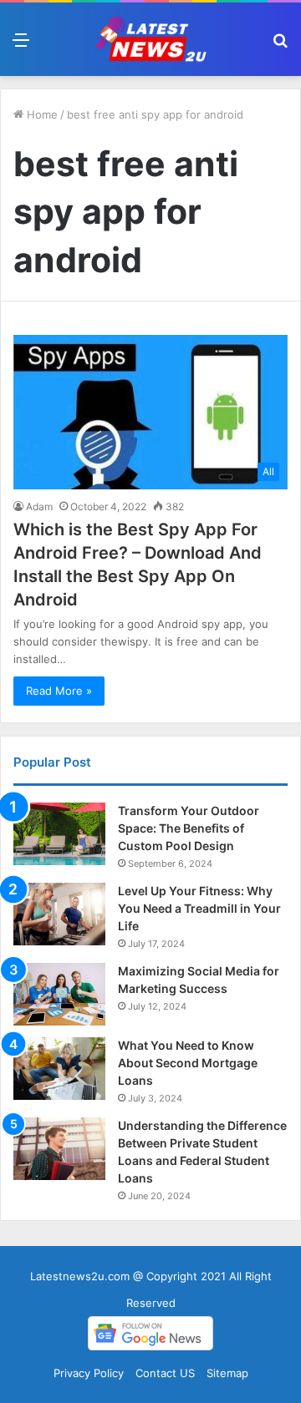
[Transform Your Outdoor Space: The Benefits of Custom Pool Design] (59, 834)
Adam (39, 506)
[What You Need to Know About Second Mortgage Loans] (59, 1068)
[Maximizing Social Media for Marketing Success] (59, 994)
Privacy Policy (89, 1373)
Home (40, 114)
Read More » (59, 690)
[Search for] (280, 45)
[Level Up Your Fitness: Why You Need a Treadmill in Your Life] (59, 914)
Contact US (165, 1373)
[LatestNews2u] (150, 39)
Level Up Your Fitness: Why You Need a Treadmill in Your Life (199, 908)
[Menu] (21, 45)
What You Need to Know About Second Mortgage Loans (188, 1062)
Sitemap (227, 1373)
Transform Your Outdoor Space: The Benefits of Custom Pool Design (188, 828)
